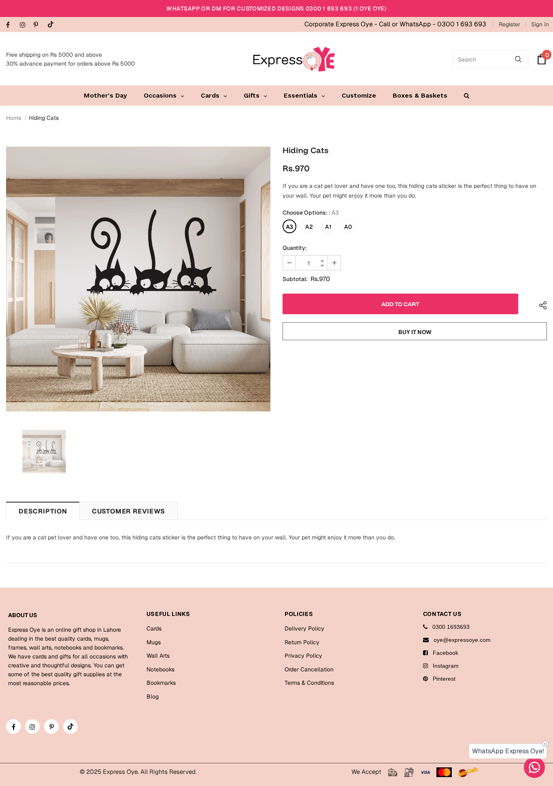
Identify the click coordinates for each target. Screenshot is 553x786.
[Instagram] (25, 25)
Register (509, 24)
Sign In (540, 24)
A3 (289, 226)
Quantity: (295, 247)
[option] (138, 279)
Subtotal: (295, 279)
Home (13, 117)
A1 (328, 226)
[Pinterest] (39, 25)
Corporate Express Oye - (341, 24)
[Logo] (293, 59)
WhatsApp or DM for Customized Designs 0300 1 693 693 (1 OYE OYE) (276, 8)
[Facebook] (11, 25)
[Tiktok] (52, 25)
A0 (348, 226)
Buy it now (415, 332)
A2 (309, 226)
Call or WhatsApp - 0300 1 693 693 (432, 24)
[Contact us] (534, 767)
